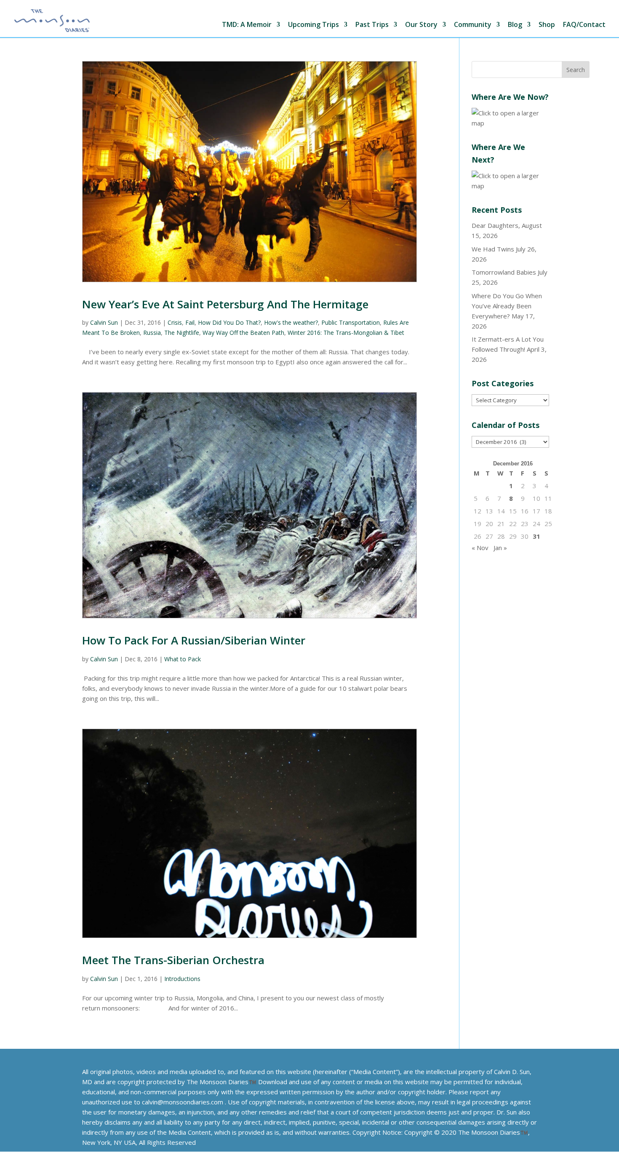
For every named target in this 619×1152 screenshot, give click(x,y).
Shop (547, 25)
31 (536, 536)
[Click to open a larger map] (510, 123)
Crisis (175, 322)
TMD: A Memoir (247, 25)
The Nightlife (181, 333)
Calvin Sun (104, 322)
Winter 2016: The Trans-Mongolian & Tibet (346, 333)
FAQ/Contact (584, 25)
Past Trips (372, 25)
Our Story (421, 25)
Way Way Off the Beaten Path (243, 333)
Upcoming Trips (313, 25)
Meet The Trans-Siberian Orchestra (173, 960)
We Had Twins (493, 249)
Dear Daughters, (496, 225)
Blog (515, 25)
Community (472, 25)
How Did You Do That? (229, 322)
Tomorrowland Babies (504, 272)
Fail (190, 322)
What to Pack (182, 659)
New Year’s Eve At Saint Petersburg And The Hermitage (225, 304)
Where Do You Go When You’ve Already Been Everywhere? (507, 305)
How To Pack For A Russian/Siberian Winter (193, 640)
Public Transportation (350, 322)
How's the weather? (291, 322)
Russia (152, 333)
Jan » (500, 547)
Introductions (182, 979)
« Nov (480, 547)
